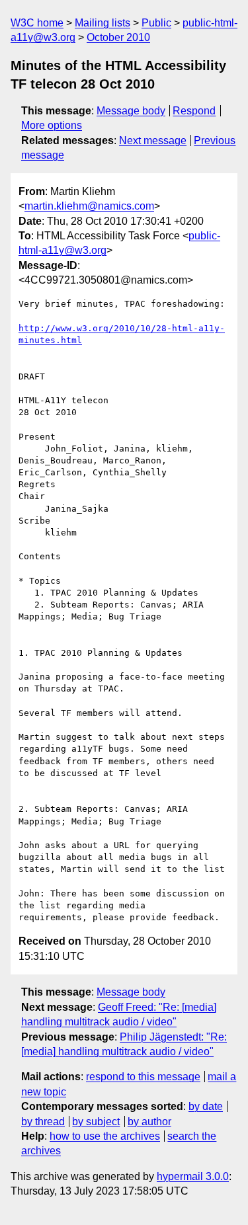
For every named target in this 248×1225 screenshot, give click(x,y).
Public (156, 22)
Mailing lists (102, 22)
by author (149, 1121)
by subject (96, 1121)
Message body (131, 110)
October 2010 (118, 37)
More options (51, 125)
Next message (152, 140)
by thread (43, 1121)
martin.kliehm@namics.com (89, 206)
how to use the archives (105, 1136)
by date (205, 1106)
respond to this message (143, 1076)
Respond (194, 110)
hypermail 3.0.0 (193, 1176)
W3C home (37, 22)
